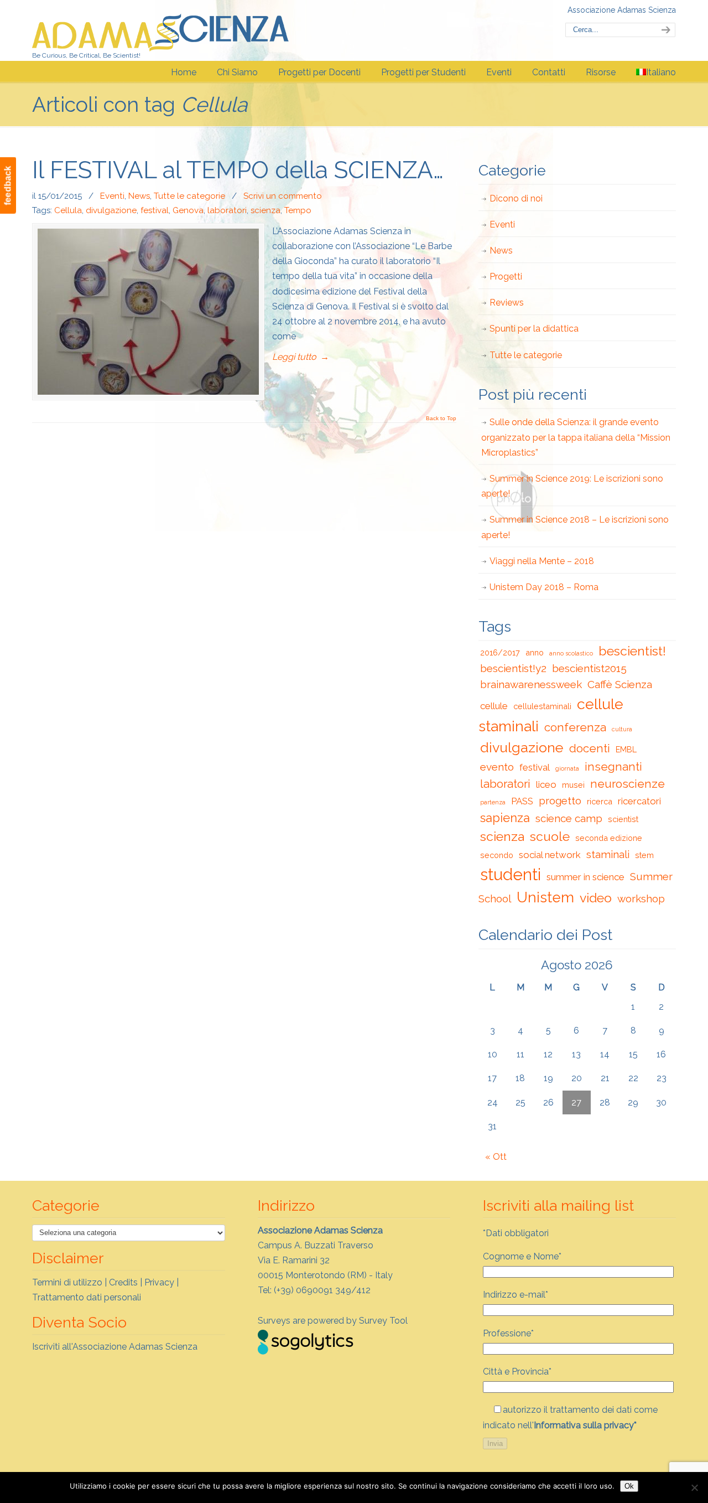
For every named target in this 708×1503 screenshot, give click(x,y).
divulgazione (111, 210)
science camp (568, 818)
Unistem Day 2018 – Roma (544, 587)
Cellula (68, 210)
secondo (496, 855)
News (139, 196)
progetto (560, 800)
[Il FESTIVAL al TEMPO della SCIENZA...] (148, 312)
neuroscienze (627, 784)
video (596, 897)
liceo (546, 784)
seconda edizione (608, 838)
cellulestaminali (542, 706)
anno (534, 652)
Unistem (545, 897)
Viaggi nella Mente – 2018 (542, 561)
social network (550, 854)
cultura (622, 729)
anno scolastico (571, 653)
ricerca (599, 801)
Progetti (506, 276)
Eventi (112, 196)
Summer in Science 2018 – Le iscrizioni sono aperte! (575, 527)
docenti (589, 748)
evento (497, 767)
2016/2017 (500, 652)
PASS (522, 801)
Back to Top (441, 418)
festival (154, 210)
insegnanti (613, 766)
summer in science (585, 876)
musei (573, 784)
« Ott (496, 1156)
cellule (494, 705)
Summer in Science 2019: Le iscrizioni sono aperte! (572, 486)
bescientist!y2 (513, 668)
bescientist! (632, 650)
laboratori (227, 210)
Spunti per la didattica (534, 328)
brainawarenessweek (531, 684)
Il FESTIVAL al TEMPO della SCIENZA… (238, 170)
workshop (641, 898)
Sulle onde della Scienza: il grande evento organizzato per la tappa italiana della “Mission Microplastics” (575, 437)
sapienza (505, 817)
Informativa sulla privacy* (585, 1425)
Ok (629, 1486)
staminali (607, 854)
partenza (493, 802)
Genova (188, 210)
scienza (265, 210)
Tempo (297, 210)
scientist (623, 819)
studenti (510, 874)
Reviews (507, 302)
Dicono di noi (516, 198)
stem (644, 855)
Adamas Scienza (160, 29)
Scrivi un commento (282, 196)
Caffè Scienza (619, 684)
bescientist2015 (589, 668)
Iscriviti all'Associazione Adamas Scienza (114, 1346)
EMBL (626, 749)
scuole (550, 836)
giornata (567, 768)
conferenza (575, 727)
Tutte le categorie (189, 196)
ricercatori (639, 801)
